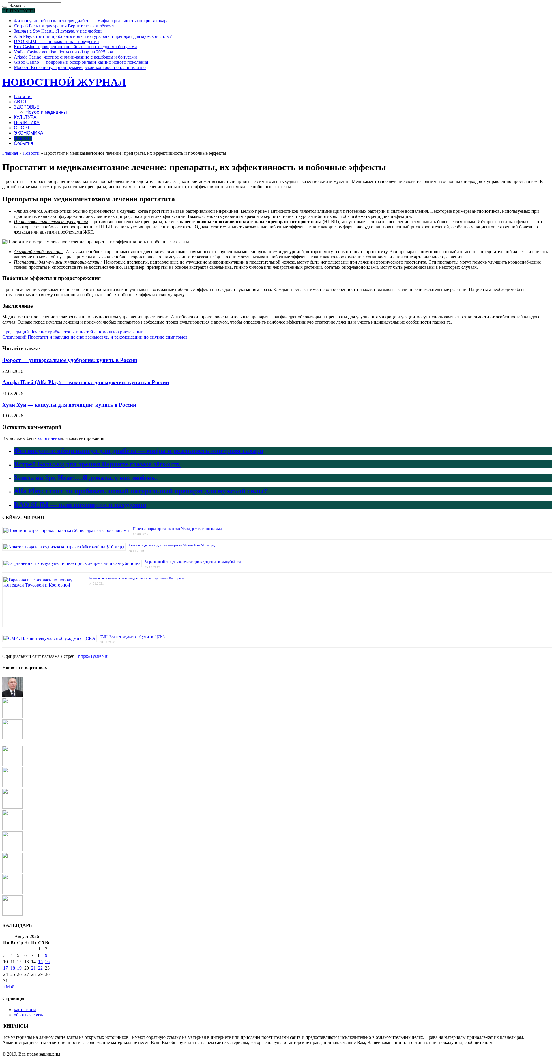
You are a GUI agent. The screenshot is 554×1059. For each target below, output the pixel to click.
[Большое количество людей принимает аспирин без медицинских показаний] (12, 892)
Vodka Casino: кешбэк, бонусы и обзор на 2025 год (63, 51)
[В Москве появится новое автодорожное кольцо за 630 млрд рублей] (12, 737)
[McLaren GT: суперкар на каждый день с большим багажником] (12, 828)
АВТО (20, 101)
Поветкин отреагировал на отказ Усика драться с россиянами (177, 529)
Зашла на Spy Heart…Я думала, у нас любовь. (59, 31)
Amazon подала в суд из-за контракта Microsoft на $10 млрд (171, 545)
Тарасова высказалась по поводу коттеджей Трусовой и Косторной (136, 578)
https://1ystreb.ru (93, 656)
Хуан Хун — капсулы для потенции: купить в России (69, 405)
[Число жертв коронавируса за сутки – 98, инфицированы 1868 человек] (12, 716)
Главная (23, 96)
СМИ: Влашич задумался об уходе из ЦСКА (132, 637)
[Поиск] (4, 7)
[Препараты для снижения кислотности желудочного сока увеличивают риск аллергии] (12, 785)
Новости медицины (46, 112)
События (23, 143)
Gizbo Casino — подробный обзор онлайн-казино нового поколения (81, 62)
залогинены (49, 438)
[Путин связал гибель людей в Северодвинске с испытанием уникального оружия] (12, 695)
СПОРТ (22, 127)
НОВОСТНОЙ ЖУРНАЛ (64, 82)
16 (47, 961)
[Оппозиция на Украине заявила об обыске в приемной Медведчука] (12, 764)
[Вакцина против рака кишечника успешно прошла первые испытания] (12, 849)
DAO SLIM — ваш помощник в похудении (56, 41)
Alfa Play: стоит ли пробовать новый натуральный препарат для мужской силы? (93, 36)
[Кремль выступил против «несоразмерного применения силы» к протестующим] (12, 807)
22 (40, 967)
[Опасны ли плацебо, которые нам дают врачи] (12, 914)
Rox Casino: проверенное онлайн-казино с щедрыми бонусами (75, 46)
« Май (8, 986)
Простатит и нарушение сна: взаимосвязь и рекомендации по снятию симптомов (95, 337)
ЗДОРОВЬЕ (27, 106)
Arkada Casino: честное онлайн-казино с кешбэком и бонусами (75, 57)
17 (5, 967)
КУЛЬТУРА (25, 117)
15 (40, 961)
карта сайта (25, 1009)
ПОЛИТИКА (27, 122)
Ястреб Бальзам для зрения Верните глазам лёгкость (65, 25)
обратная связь (28, 1014)
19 (19, 967)
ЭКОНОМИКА (28, 132)
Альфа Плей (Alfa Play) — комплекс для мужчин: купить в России (85, 382)
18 (12, 967)
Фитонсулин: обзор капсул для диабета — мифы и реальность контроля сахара (91, 20)
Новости (23, 138)
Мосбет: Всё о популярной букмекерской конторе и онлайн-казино (80, 67)
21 (33, 967)
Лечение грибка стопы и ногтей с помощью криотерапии (72, 331)
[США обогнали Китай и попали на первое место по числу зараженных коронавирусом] (12, 871)
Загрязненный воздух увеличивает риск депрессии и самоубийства (193, 562)
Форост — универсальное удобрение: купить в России (69, 360)
